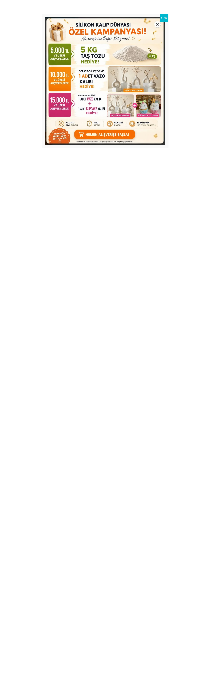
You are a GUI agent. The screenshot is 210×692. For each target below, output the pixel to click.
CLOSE (164, 18)
